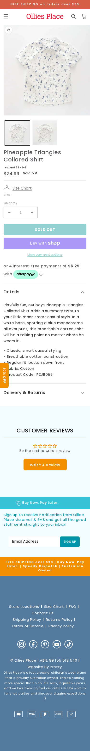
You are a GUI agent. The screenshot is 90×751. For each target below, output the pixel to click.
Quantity (10, 203)
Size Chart (22, 188)
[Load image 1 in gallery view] (17, 133)
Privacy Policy (61, 625)
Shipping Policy (27, 619)
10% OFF (4, 375)
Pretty (56, 666)
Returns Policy (59, 619)
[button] (6, 16)
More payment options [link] (45, 254)
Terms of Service (27, 625)
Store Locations (24, 606)
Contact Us (43, 613)
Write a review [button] (45, 465)
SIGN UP (69, 541)
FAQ (72, 606)
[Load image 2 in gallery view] (45, 133)
